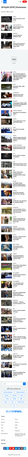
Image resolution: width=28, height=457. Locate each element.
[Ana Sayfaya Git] (5, 1)
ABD (21, 398)
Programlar (17, 430)
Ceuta (21, 395)
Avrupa (2, 419)
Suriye (7, 398)
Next (2, 425)
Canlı (24, 1)
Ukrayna (14, 395)
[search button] (24, 383)
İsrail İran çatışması (8, 392)
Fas (14, 405)
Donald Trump (20, 402)
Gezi (2, 427)
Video (2, 430)
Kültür (16, 427)
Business (3, 422)
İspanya (7, 395)
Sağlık (16, 425)
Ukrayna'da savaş (20, 392)
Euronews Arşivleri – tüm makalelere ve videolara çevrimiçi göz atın (20, 434)
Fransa (5, 402)
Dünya (16, 419)
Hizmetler (3, 440)
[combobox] (14, 383)
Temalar (3, 416)
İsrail (12, 402)
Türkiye (14, 398)
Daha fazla (3, 443)
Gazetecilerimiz (4, 433)
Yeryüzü (16, 422)
